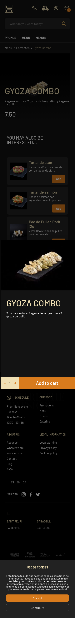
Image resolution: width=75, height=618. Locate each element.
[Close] (71, 244)
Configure (37, 607)
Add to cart (47, 383)
